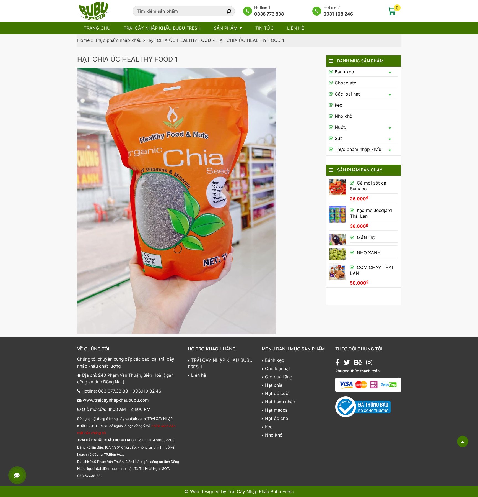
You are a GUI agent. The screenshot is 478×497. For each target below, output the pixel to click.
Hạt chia (273, 385)
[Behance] (358, 363)
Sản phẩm (225, 28)
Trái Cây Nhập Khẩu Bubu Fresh (261, 491)
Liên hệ (295, 28)
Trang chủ (97, 28)
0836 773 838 (269, 14)
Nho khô (343, 116)
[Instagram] (369, 363)
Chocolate (345, 83)
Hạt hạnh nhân (280, 401)
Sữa (339, 138)
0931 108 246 (338, 14)
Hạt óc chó (276, 418)
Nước (340, 127)
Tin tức (264, 28)
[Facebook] (337, 363)
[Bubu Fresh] (93, 10)
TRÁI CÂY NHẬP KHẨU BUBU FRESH (162, 28)
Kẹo (338, 105)
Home (83, 40)
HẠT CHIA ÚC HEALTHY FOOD (179, 40)
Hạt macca (276, 410)
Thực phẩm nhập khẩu (118, 40)
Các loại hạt (347, 94)
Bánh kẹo (344, 72)
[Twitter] (347, 363)
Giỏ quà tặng (278, 377)
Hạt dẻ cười (277, 393)
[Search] (224, 11)
